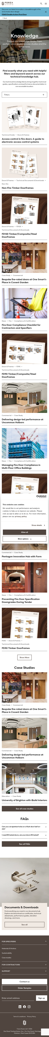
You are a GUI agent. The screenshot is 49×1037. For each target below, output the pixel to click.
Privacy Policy (31, 1016)
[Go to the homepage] (7, 4)
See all (24, 924)
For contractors (11, 965)
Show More (24, 657)
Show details (37, 525)
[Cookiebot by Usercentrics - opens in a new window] (36, 496)
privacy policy (21, 516)
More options (23, 539)
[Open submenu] (45, 941)
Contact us (25, 981)
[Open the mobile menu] (45, 3)
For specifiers (9, 941)
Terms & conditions (19, 1016)
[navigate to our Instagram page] (29, 1007)
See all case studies (24, 809)
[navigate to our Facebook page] (24, 1007)
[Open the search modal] (41, 3)
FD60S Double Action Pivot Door (14, 14)
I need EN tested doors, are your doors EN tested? (20, 835)
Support (6, 971)
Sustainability (7, 953)
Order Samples (24, 988)
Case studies (6, 958)
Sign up (41, 998)
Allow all (24, 532)
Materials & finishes (9, 948)
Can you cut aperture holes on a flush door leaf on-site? (21, 828)
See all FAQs (24, 844)
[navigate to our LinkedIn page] (20, 1007)
